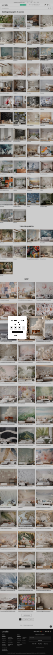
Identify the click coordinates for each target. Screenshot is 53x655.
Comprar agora (17, 332)
